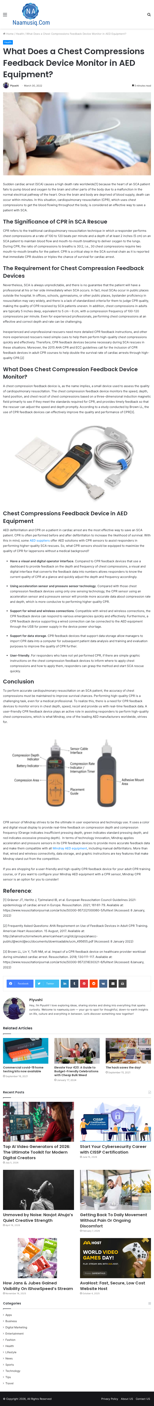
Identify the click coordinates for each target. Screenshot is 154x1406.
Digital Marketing (16, 1327)
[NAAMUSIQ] (31, 14)
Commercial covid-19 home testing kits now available (23, 1069)
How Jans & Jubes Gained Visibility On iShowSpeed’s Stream (38, 1285)
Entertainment (14, 1333)
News (9, 1358)
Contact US (143, 1398)
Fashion (10, 1339)
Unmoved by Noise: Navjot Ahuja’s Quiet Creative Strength (38, 1217)
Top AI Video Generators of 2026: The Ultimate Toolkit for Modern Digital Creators (36, 1152)
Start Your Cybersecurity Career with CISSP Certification (113, 1149)
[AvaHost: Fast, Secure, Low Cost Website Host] (115, 1258)
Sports (9, 1364)
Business (11, 1321)
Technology (12, 1370)
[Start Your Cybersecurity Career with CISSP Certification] (115, 1122)
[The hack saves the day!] (128, 1050)
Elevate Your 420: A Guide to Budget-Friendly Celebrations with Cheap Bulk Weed (76, 1071)
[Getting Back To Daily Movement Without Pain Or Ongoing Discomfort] (115, 1190)
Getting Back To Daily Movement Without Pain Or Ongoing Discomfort (113, 1220)
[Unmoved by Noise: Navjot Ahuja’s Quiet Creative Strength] (38, 1190)
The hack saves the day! (123, 1067)
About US (127, 1398)
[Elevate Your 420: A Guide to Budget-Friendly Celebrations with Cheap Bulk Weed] (77, 1050)
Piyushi (14, 85)
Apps (8, 1315)
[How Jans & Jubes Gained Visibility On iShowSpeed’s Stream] (38, 1258)
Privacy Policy (109, 1398)
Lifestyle (10, 1352)
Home (9, 33)
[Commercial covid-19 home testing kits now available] (25, 1050)
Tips (8, 1377)
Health (20, 33)
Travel (9, 1383)
